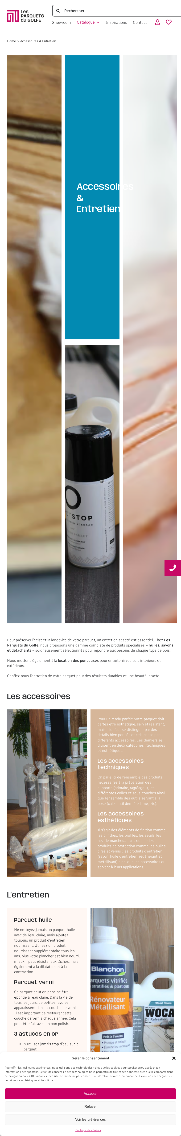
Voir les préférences (90, 1119)
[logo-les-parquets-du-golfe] (25, 12)
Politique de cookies (88, 1130)
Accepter (91, 1093)
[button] (174, 1058)
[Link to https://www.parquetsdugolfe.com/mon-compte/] (157, 23)
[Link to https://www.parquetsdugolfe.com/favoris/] (169, 23)
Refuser (90, 1106)
